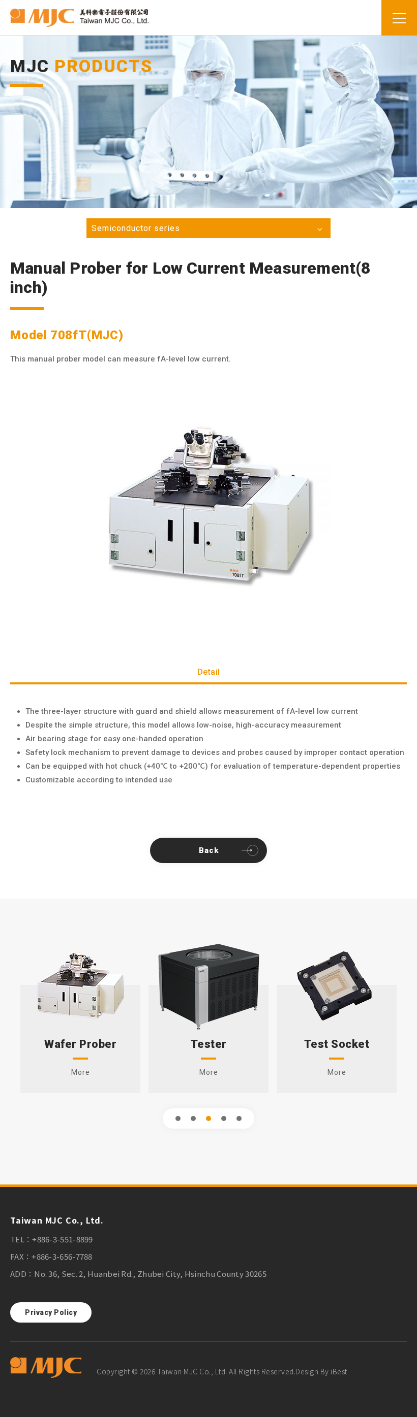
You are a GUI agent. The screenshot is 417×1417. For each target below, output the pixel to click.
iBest (339, 1371)
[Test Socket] (337, 985)
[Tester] (209, 985)
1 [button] (178, 1118)
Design (306, 1371)
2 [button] (193, 1118)
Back (209, 850)
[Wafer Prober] (80, 985)
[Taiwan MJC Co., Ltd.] (45, 1368)
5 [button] (239, 1118)
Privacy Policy (51, 1312)
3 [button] (208, 1118)
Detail (208, 672)
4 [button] (224, 1118)
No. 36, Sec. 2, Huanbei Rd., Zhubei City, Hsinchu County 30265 (150, 1273)
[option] (208, 503)
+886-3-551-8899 (62, 1239)
